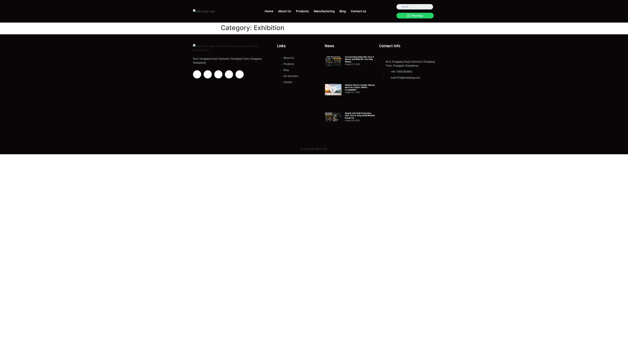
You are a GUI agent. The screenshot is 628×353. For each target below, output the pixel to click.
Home (269, 11)
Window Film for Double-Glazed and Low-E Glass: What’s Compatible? (360, 87)
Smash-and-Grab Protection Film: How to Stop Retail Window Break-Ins (360, 115)
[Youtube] (218, 74)
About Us (284, 11)
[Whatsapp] (240, 74)
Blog (343, 11)
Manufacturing (324, 11)
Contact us (358, 11)
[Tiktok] (229, 74)
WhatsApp (417, 15)
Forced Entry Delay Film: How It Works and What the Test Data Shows (359, 59)
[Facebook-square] (208, 74)
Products (302, 11)
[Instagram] (197, 74)
